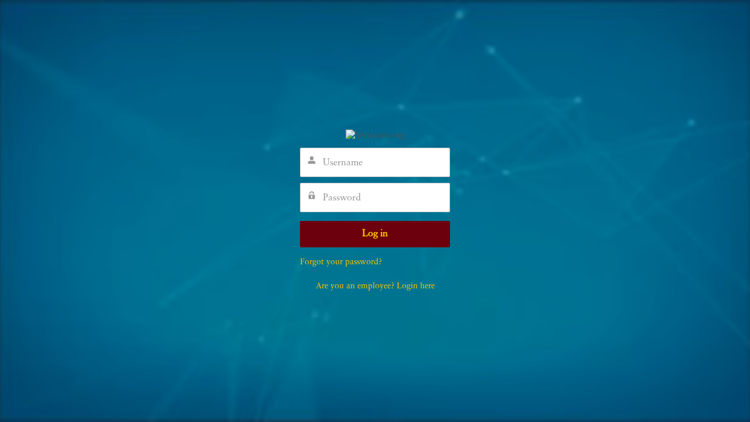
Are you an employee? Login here (375, 286)
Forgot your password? (341, 262)
